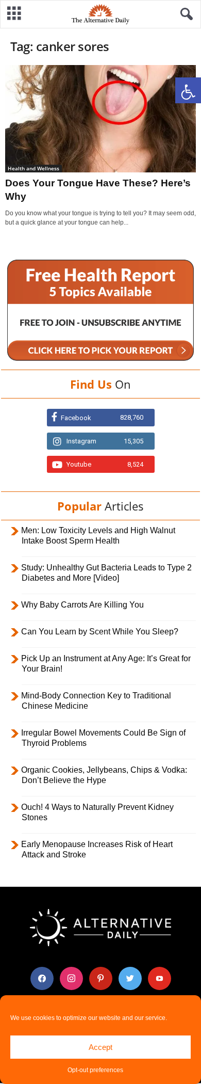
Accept (100, 1047)
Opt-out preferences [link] (95, 1070)
